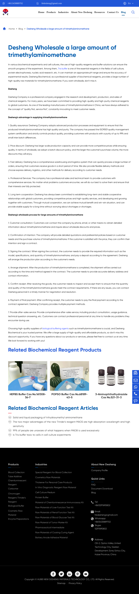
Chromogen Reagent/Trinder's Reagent (17, 497)
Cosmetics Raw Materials (47, 477)
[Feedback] (135, 400)
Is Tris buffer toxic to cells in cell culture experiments (42, 434)
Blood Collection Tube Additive (16, 474)
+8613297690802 (102, 505)
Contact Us (113, 12)
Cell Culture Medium (45, 492)
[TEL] (135, 393)
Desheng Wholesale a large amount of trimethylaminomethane (58, 28)
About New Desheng (81, 12)
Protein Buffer (41, 497)
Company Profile (99, 470)
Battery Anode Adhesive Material (51, 537)
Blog (123, 12)
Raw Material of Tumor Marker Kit (51, 522)
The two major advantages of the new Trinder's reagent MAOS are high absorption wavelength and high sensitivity (71, 423)
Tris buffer (62, 68)
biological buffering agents (55, 328)
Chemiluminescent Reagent (17, 482)
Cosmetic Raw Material (15, 513)
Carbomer (13, 488)
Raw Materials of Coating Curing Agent (54, 532)
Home (41, 12)
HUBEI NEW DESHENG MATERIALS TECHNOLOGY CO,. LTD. (66, 579)
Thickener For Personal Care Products (53, 482)
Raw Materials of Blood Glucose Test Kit (54, 517)
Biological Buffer (16, 506)
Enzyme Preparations (18, 519)
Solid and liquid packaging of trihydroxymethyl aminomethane (47, 417)
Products (51, 12)
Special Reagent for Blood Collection (53, 472)
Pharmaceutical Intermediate (49, 527)
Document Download (102, 488)
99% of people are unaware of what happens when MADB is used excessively (56, 430)
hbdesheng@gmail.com (52, 3)
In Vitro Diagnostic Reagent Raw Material (55, 487)
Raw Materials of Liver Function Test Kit (54, 507)
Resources (99, 12)
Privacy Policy (75, 583)
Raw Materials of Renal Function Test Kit (55, 512)
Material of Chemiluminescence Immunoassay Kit (59, 502)
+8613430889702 (15, 3)
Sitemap (61, 583)
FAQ (93, 484)
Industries (63, 12)
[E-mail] (135, 380)
